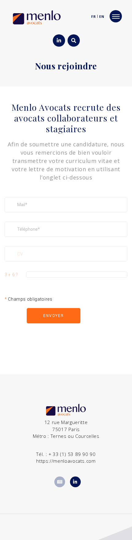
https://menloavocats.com (65, 461)
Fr (93, 16)
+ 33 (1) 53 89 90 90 (72, 454)
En (101, 16)
